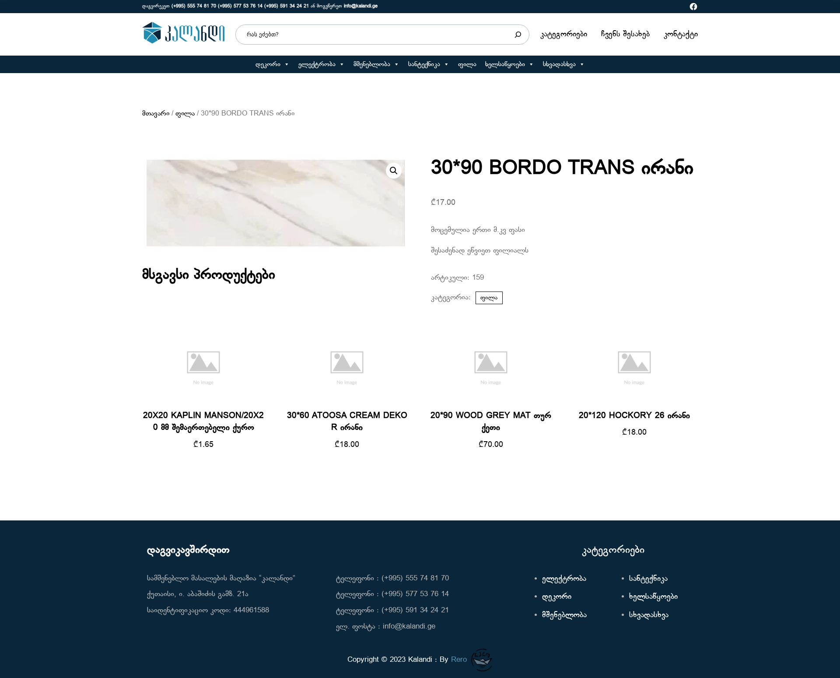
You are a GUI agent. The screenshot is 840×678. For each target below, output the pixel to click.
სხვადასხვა (559, 64)
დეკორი (268, 64)
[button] (286, 64)
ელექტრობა (317, 64)
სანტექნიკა (424, 64)
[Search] (518, 34)
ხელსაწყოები (505, 64)
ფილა (467, 64)
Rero (459, 659)
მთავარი (155, 114)
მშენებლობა (372, 64)
